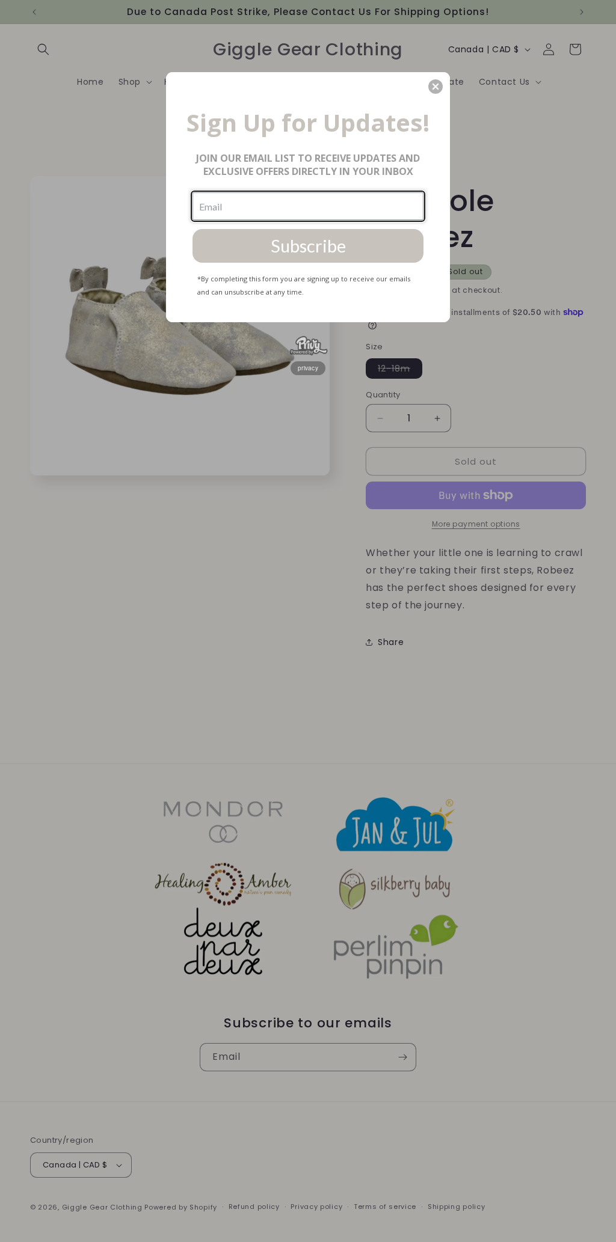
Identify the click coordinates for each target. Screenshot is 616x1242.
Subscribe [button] (308, 245)
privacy (308, 368)
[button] (435, 86)
